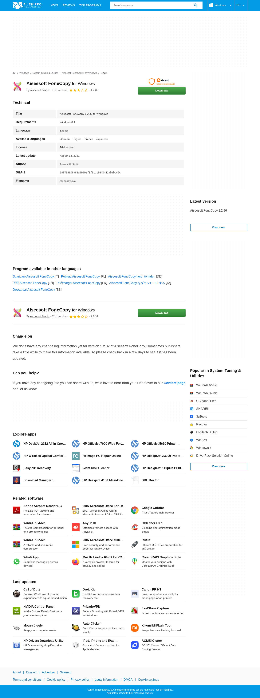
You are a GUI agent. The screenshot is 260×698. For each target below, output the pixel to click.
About (17, 672)
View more (218, 227)
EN (237, 5)
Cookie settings (148, 679)
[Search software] (195, 5)
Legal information (106, 679)
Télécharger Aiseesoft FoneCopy (78, 283)
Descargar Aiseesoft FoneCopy (34, 289)
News (54, 5)
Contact (31, 672)
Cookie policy (56, 679)
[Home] (14, 73)
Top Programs (90, 5)
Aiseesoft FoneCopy (60, 83)
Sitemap (65, 672)
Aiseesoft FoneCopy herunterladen (131, 276)
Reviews (69, 5)
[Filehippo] (27, 5)
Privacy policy (80, 679)
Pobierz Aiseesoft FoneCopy (80, 276)
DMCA (128, 679)
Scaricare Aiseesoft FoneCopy (33, 276)
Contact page (174, 383)
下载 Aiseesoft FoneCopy (30, 283)
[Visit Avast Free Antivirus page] (162, 81)
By (37, 89)
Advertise (48, 672)
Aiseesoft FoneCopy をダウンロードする (137, 283)
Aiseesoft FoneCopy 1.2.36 (208, 210)
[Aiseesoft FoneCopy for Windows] (17, 86)
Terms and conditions (27, 679)
